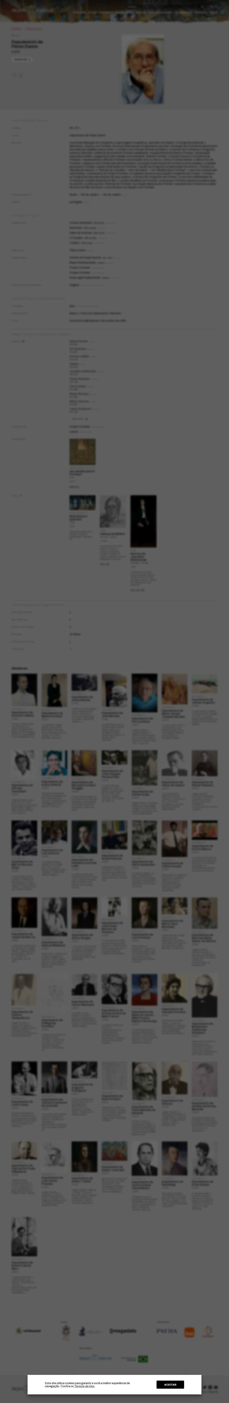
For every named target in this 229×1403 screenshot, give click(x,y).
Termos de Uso (84, 1386)
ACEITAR (170, 1384)
